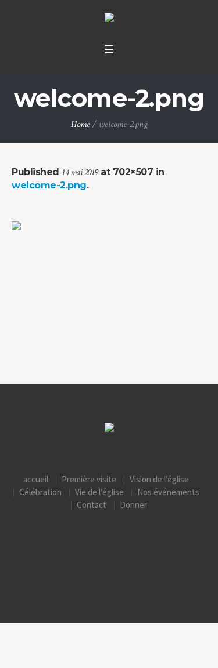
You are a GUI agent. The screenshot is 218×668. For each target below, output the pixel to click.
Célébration (40, 492)
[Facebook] (109, 553)
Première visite (89, 479)
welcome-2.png (49, 185)
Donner (133, 504)
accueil (35, 479)
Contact (91, 504)
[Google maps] (134, 553)
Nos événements (168, 492)
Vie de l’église (99, 492)
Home (80, 124)
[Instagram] (84, 553)
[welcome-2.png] (109, 291)
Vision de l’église (159, 479)
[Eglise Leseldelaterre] (109, 19)
